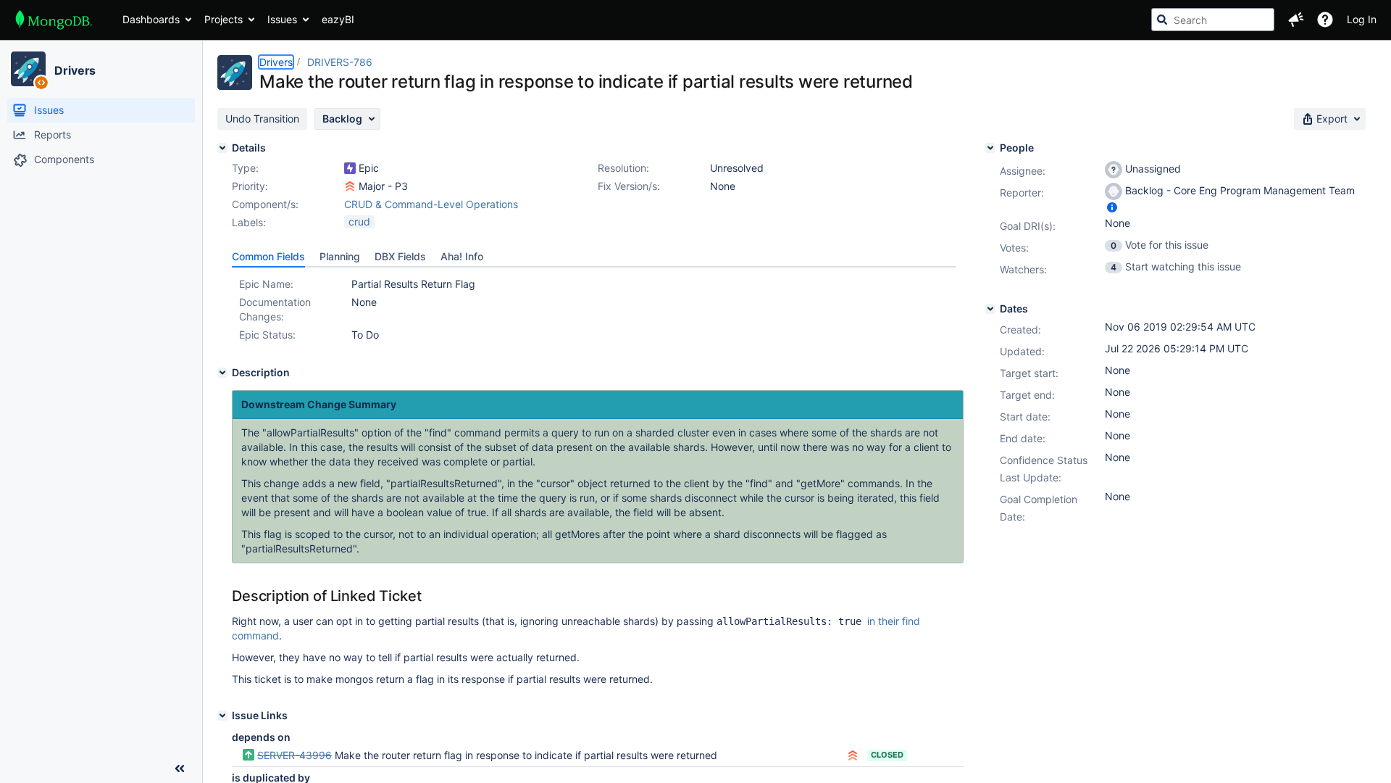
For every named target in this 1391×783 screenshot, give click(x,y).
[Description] (222, 373)
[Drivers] (28, 68)
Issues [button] (282, 19)
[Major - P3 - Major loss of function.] (350, 186)
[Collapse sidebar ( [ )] (179, 768)
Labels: (249, 222)
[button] (1296, 19)
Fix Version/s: (629, 186)
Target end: (1027, 395)
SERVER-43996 (294, 755)
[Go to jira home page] (54, 19)
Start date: (1025, 416)
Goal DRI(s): (1028, 226)
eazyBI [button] (338, 19)
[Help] (1325, 19)
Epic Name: (266, 284)
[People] (990, 148)
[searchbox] (1212, 19)
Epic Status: (267, 334)
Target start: (1029, 373)
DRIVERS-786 (339, 62)
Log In (1362, 19)
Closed (887, 755)
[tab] (268, 257)
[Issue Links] (222, 715)
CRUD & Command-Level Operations (431, 204)
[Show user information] (1112, 207)
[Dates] (990, 309)
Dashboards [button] (151, 19)
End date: (1022, 438)
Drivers (75, 70)
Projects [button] (223, 19)
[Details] (222, 148)
